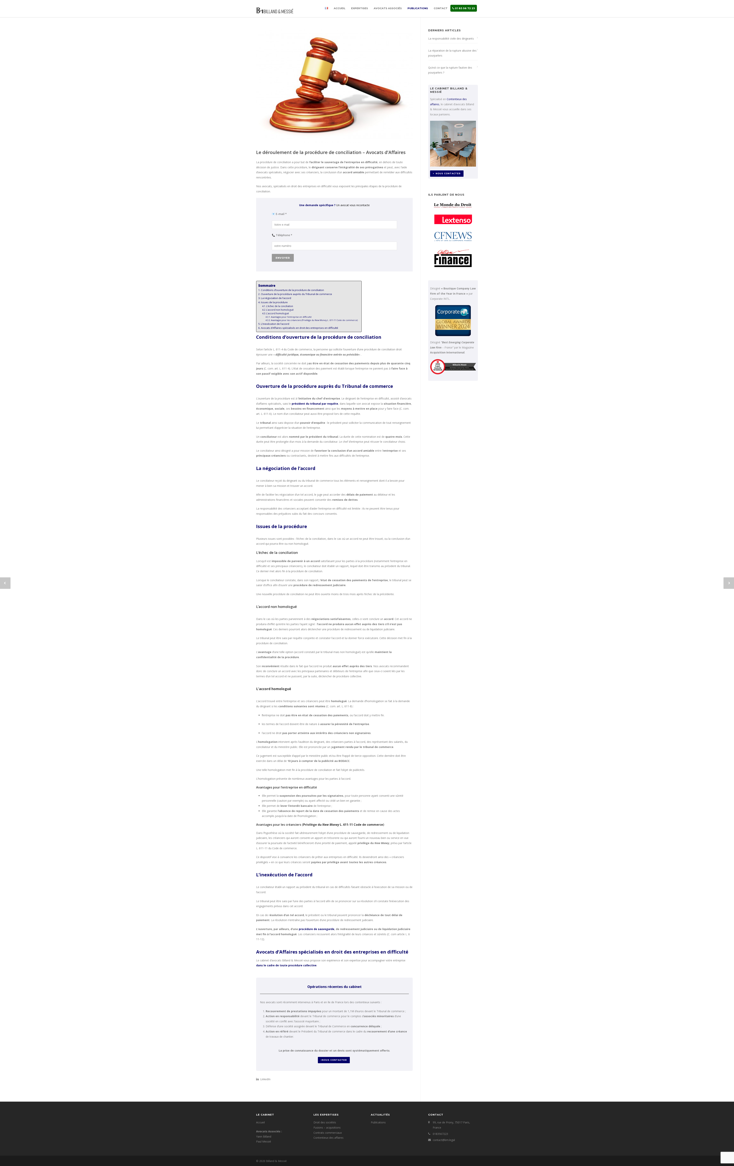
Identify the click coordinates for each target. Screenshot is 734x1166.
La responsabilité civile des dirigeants (451, 38)
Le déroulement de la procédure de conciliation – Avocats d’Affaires (331, 152)
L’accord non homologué (280, 309)
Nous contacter (334, 1060)
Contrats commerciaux (327, 1132)
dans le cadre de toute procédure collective (286, 965)
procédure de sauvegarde (316, 929)
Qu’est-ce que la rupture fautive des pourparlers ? (450, 70)
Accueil (339, 8)
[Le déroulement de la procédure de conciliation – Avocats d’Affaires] (334, 86)
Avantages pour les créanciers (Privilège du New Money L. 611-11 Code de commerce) (314, 320)
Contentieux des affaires (328, 1137)
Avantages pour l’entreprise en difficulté (291, 316)
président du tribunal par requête (315, 403)
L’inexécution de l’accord (275, 324)
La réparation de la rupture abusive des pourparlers (452, 53)
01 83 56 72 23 (464, 8)
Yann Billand (263, 1136)
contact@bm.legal (444, 1140)
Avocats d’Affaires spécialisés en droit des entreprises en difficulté (299, 328)
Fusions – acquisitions (327, 1127)
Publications (418, 8)
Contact (440, 8)
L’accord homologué (277, 313)
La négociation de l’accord (276, 298)
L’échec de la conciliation (279, 306)
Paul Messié (263, 1141)
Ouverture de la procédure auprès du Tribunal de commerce (296, 294)
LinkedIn (264, 1079)
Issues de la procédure (274, 302)
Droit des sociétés (324, 1122)
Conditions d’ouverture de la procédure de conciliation (292, 290)
